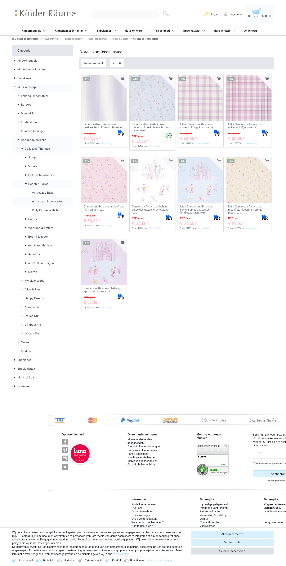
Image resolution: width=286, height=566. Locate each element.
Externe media (93, 560)
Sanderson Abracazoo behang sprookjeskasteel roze (102, 290)
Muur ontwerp (134, 30)
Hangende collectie (73, 39)
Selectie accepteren (232, 551)
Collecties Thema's (98, 39)
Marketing (69, 560)
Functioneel (26, 560)
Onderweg (250, 30)
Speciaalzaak (192, 30)
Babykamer (104, 30)
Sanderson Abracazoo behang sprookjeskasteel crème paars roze (150, 209)
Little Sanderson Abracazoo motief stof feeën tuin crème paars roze (245, 209)
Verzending (106, 143)
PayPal (116, 560)
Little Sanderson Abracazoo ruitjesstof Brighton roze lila (196, 126)
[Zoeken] (166, 14)
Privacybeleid (121, 554)
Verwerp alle (232, 542)
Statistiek (48, 560)
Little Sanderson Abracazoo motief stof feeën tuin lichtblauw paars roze (151, 127)
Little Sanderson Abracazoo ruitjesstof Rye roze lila (245, 126)
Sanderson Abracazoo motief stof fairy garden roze (104, 208)
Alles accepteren (232, 534)
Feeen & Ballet (120, 39)
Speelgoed (163, 30)
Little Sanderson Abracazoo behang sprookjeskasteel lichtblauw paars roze (196, 209)
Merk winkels (222, 30)
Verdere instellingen (160, 560)
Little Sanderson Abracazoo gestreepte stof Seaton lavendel (103, 126)
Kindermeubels (32, 30)
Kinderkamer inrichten (69, 30)
